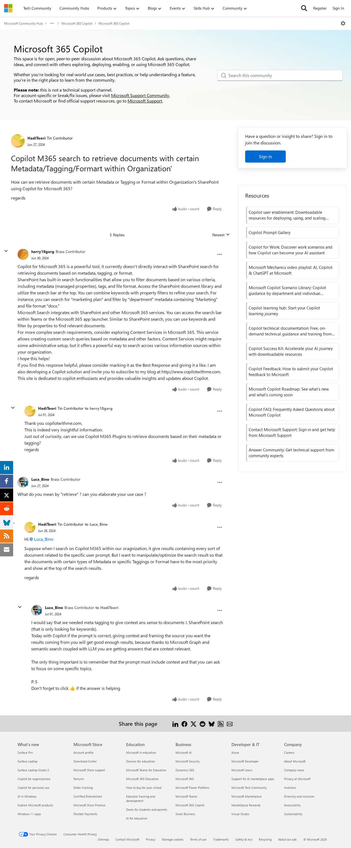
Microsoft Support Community (140, 95)
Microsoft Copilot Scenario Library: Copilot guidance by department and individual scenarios (287, 290)
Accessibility (292, 805)
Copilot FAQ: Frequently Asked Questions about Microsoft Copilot (292, 412)
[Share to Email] (230, 723)
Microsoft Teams (186, 796)
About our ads (287, 839)
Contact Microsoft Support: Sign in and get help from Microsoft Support (292, 432)
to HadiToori (106, 607)
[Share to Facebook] (184, 723)
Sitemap (103, 839)
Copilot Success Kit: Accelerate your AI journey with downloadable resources (291, 351)
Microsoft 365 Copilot (76, 23)
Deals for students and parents (146, 809)
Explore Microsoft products (35, 805)
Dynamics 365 (185, 770)
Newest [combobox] (221, 235)
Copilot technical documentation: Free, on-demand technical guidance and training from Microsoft (290, 331)
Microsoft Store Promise (89, 805)
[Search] (304, 8)
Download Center (85, 761)
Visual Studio (240, 814)
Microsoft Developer (245, 761)
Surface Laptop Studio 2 (33, 770)
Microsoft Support (145, 101)
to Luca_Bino (96, 524)
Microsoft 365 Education (142, 779)
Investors (290, 788)
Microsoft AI (184, 752)
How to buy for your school (144, 788)
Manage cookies (172, 839)
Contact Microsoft (127, 839)
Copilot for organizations (34, 779)
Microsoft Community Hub (23, 23)
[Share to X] (193, 723)
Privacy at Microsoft (297, 779)
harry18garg (42, 251)
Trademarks (221, 839)
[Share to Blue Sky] (211, 723)
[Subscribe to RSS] (220, 723)
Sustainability (293, 814)
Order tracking (83, 788)
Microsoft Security (188, 761)
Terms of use (198, 839)
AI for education (136, 818)
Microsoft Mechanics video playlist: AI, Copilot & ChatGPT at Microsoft (290, 270)
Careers (289, 752)
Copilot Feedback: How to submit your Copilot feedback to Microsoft (291, 371)
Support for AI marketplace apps (252, 779)
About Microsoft (294, 761)
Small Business (185, 814)
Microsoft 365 (185, 779)
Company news (294, 770)
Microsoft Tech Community (249, 788)
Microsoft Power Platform (192, 788)
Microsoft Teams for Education (146, 770)
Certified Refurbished (87, 796)
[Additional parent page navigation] (52, 23)
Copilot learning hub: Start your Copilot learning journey (284, 310)
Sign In (338, 8)
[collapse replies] (6, 251)
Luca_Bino (40, 479)
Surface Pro (25, 752)
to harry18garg (99, 408)
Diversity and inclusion (299, 796)
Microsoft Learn (241, 770)
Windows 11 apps (29, 814)
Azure (235, 752)
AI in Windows (27, 796)
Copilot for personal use (33, 788)
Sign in (265, 156)
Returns (78, 779)
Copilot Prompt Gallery (269, 232)
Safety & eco (243, 839)
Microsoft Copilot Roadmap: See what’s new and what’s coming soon (289, 391)
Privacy (150, 839)
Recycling (265, 839)
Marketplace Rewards (246, 805)
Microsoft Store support (89, 770)
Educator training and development (140, 798)
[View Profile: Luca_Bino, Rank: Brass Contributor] (23, 482)
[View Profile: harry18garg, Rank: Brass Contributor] (23, 254)
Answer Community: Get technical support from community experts (291, 452)
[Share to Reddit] (202, 723)
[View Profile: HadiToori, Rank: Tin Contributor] (18, 141)
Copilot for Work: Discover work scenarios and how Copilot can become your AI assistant (290, 249)
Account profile (83, 752)
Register (320, 8)
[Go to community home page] (8, 8)
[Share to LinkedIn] (175, 723)
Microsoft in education (141, 752)
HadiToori (36, 138)
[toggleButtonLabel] (343, 23)
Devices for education (140, 761)
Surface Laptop (27, 761)
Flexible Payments (85, 814)
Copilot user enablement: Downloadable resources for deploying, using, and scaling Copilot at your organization (287, 215)
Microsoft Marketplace (246, 796)
